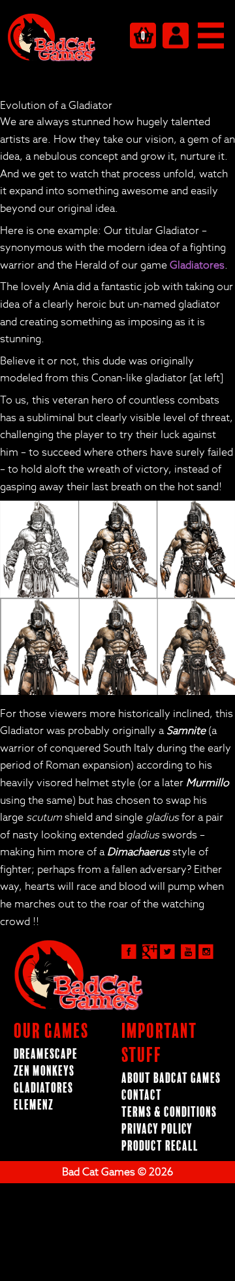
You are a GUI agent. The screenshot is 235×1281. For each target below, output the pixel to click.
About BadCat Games (171, 1078)
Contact (141, 1095)
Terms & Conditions (169, 1112)
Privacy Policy (157, 1129)
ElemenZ (34, 1105)
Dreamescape (46, 1054)
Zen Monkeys (44, 1071)
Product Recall (159, 1146)
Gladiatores (197, 265)
